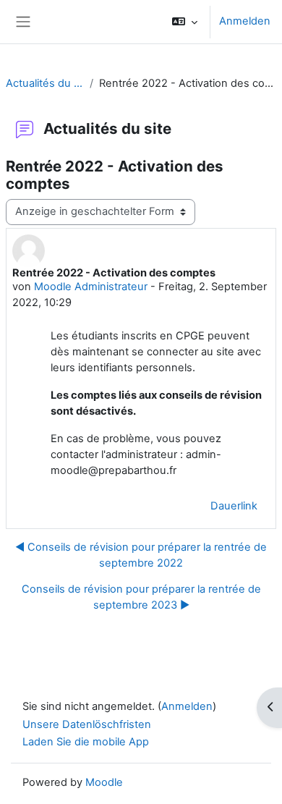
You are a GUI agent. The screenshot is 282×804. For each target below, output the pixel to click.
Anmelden (244, 20)
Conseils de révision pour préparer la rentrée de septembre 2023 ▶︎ (141, 597)
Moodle (104, 782)
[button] (185, 21)
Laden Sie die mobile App (85, 741)
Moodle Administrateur (91, 286)
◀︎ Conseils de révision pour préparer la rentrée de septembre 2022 (141, 555)
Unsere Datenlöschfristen (86, 724)
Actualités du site (45, 83)
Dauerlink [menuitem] (233, 505)
